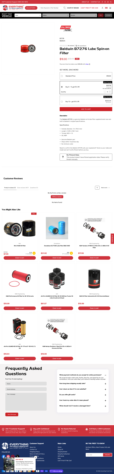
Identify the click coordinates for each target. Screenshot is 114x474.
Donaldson (57, 243)
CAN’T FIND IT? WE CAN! (89, 8)
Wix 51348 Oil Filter (20, 245)
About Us (33, 447)
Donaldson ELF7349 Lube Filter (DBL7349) (57, 245)
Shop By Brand (62, 452)
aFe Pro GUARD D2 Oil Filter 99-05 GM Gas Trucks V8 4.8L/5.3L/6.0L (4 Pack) (57, 297)
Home (59, 447)
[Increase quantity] (110, 92)
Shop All (60, 449)
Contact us (95, 2)
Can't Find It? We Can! (65, 460)
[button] (106, 8)
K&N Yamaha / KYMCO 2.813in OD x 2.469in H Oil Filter (94, 246)
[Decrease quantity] (105, 92)
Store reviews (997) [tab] (23, 187)
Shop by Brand (73, 8)
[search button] (65, 8)
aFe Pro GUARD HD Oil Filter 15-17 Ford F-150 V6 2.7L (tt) (20, 347)
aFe (57, 294)
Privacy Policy (34, 456)
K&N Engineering (94, 243)
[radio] (86, 76)
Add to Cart (20, 258)
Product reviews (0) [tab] (10, 187)
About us (85, 2)
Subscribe (107, 454)
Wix (20, 243)
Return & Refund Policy (37, 454)
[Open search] (97, 188)
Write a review (57, 197)
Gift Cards (61, 456)
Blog (59, 458)
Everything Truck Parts (106, 471)
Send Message (12, 414)
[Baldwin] (66, 28)
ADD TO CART (86, 109)
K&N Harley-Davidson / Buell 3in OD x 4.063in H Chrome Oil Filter (57, 347)
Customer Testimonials (37, 460)
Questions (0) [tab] (34, 187)
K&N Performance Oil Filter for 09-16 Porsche (20, 296)
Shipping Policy (35, 452)
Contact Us (33, 449)
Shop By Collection (64, 454)
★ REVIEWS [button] (112, 238)
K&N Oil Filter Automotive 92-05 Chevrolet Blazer (94, 296)
